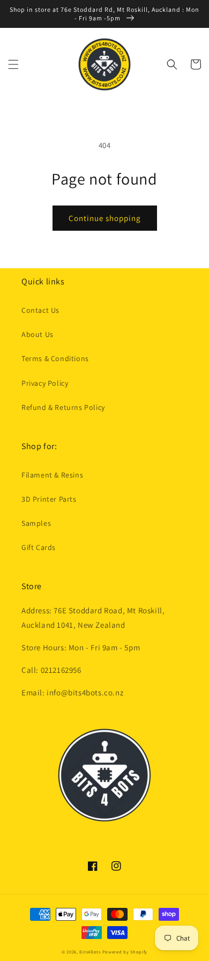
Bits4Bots (89, 952)
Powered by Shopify (125, 952)
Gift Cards (38, 547)
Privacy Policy (44, 383)
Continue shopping (105, 218)
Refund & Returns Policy (63, 407)
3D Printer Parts (49, 499)
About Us (37, 334)
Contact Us (40, 310)
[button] (13, 64)
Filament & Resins (52, 475)
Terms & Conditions (55, 358)
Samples (36, 523)
